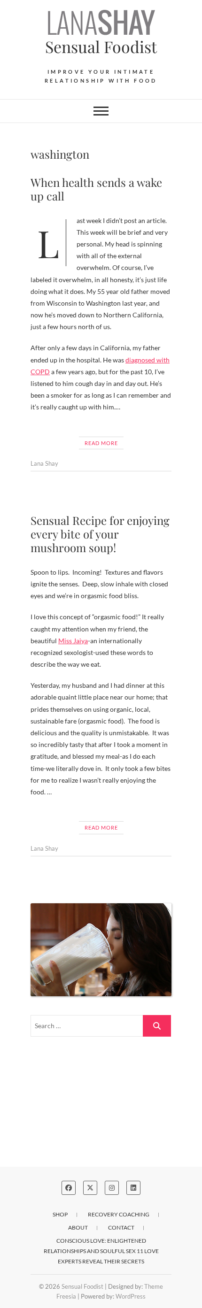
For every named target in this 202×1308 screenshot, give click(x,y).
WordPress (131, 1296)
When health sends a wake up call (96, 189)
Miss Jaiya (73, 641)
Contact (121, 1227)
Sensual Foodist (101, 46)
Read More (101, 443)
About (78, 1227)
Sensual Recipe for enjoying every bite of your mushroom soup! (100, 534)
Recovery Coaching (118, 1214)
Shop (60, 1214)
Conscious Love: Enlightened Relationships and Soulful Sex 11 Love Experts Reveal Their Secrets (101, 1251)
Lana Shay (44, 463)
